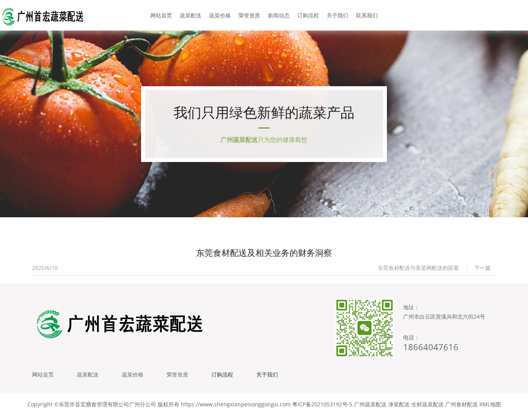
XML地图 (490, 404)
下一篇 (482, 267)
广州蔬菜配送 (370, 404)
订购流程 (308, 15)
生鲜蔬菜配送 (427, 404)
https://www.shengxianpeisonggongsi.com (236, 404)
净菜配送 (399, 404)
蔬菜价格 (220, 15)
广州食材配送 (461, 404)
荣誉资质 (249, 15)
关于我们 (337, 15)
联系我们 (367, 15)
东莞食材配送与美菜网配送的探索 (418, 267)
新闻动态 (279, 15)
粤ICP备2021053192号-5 (322, 404)
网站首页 (161, 15)
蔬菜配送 (190, 15)
